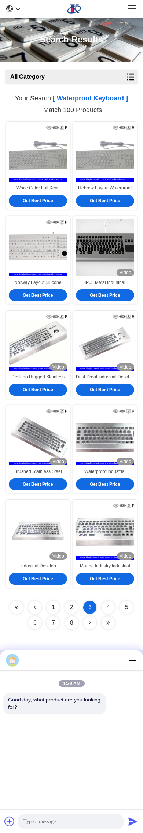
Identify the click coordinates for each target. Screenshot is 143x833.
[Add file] (9, 821)
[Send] (133, 821)
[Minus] (132, 660)
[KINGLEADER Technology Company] (74, 8)
